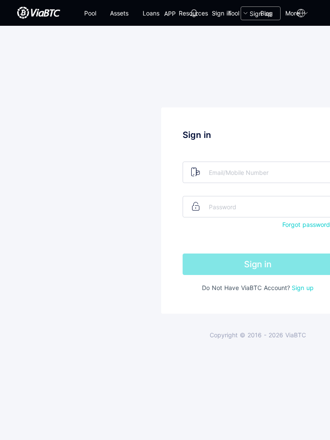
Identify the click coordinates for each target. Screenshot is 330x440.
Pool (90, 13)
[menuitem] (90, 13)
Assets (119, 13)
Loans (151, 13)
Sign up (261, 13)
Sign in (221, 13)
